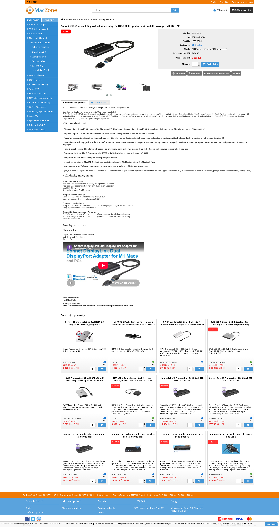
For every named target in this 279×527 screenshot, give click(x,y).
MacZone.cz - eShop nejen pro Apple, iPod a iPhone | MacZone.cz (43, 10)
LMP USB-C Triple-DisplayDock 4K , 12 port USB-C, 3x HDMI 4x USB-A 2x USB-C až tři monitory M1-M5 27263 (133, 381)
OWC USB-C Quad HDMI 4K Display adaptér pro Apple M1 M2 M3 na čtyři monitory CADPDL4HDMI (230, 324)
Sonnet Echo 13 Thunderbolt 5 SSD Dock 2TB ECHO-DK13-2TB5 (230, 379)
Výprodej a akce (37, 129)
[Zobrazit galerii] (109, 79)
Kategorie (33, 20)
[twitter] (33, 519)
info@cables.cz (102, 495)
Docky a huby (38, 61)
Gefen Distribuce (37, 106)
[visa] (239, 519)
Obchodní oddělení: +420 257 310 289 (76, 495)
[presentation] (74, 103)
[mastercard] (249, 519)
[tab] (74, 102)
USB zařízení (35, 79)
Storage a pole (39, 56)
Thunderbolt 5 (39, 52)
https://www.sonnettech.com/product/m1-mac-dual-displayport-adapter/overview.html (98, 306)
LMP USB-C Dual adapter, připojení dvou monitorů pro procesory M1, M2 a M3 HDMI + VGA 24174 (133, 324)
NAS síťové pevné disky (40, 97)
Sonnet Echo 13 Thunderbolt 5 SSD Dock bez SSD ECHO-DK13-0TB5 (133, 435)
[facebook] (27, 519)
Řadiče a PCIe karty (38, 84)
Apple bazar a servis (39, 120)
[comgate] (225, 519)
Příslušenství (35, 33)
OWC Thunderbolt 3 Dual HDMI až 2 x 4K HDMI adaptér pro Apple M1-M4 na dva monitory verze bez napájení (84, 381)
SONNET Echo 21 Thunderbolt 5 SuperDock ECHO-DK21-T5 (182, 435)
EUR (28, 2)
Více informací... (246, 523)
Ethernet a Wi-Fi (37, 125)
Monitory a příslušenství (41, 111)
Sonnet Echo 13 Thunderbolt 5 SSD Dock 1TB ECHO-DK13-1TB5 (182, 379)
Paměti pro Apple (37, 24)
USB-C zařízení (36, 75)
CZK (34, 2)
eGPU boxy (37, 65)
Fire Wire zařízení (37, 93)
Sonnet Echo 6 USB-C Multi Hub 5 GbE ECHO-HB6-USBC (231, 435)
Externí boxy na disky (39, 102)
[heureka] (38, 519)
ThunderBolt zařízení (39, 42)
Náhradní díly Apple (38, 38)
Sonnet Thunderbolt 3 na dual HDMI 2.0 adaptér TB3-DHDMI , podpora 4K (84, 323)
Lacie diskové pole (41, 70)
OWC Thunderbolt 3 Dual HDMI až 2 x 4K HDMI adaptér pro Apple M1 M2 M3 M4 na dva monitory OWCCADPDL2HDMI (182, 324)
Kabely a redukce (40, 46)
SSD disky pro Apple (39, 28)
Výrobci (49, 20)
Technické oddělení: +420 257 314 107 (39, 495)
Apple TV (33, 116)
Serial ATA (34, 88)
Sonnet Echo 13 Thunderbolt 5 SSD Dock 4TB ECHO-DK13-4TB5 (84, 435)
